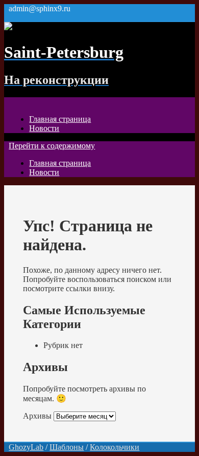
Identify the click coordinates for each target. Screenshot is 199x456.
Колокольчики (114, 447)
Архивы (37, 415)
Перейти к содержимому (52, 145)
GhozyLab (26, 447)
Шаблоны (66, 447)
